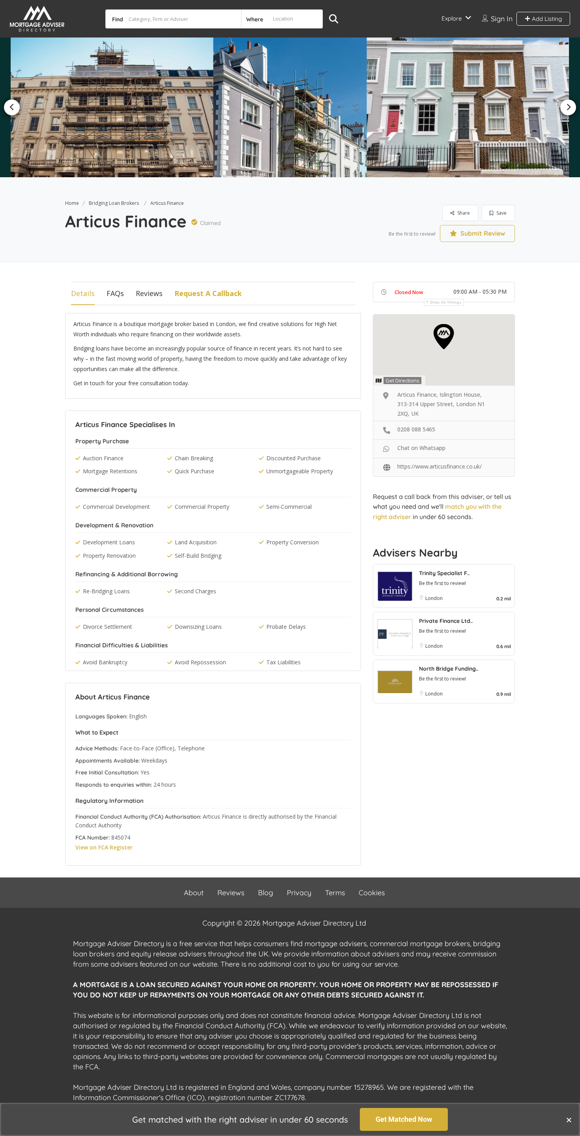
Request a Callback (208, 293)
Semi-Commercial (289, 506)
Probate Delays (286, 626)
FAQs (115, 293)
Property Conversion (292, 542)
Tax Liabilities (283, 662)
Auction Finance (103, 458)
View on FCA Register (104, 847)
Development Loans (109, 542)
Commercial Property (202, 506)
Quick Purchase (194, 471)
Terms (335, 892)
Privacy (299, 892)
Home (72, 203)
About (194, 892)
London (434, 598)
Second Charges (195, 591)
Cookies (372, 892)
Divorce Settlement (107, 626)
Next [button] (568, 107)
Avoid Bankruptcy (105, 662)
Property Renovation (109, 555)
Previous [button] (12, 107)
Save (501, 213)
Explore (452, 18)
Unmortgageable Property (299, 471)
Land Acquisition (196, 542)
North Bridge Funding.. (448, 668)
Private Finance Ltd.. (446, 620)
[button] (569, 1120)
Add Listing (546, 18)
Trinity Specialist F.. (444, 573)
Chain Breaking (194, 458)
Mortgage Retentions (110, 471)
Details (83, 293)
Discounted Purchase (293, 458)
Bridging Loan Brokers (114, 203)
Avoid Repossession (200, 662)
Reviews (149, 293)
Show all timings (445, 302)
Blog (265, 892)
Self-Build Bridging (198, 555)
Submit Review (482, 233)
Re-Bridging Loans (106, 591)
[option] (115, 107)
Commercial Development (116, 506)
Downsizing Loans (198, 626)
